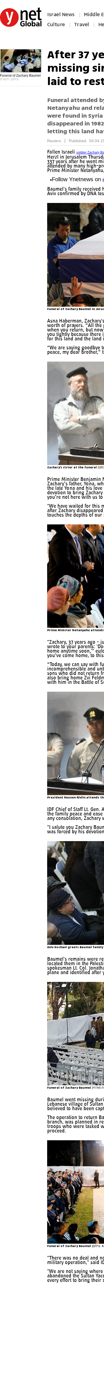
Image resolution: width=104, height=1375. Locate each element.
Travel (81, 24)
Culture (56, 24)
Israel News (61, 14)
